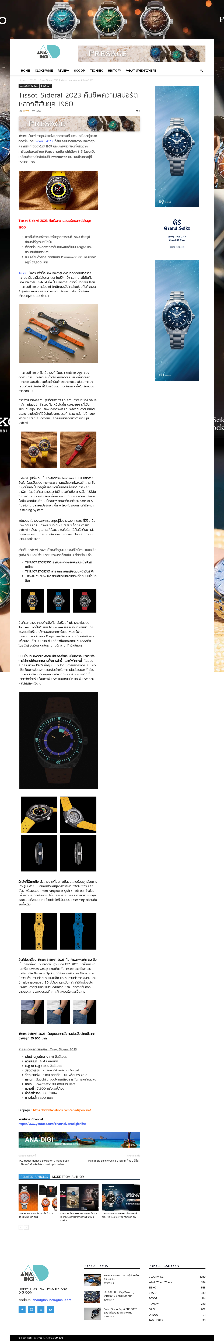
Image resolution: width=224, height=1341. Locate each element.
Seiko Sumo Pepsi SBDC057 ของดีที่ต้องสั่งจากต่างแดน (120, 1311)
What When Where (141, 70)
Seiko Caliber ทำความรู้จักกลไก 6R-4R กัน (121, 1277)
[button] (201, 70)
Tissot (22, 273)
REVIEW (63, 70)
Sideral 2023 (43, 141)
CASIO (152, 1293)
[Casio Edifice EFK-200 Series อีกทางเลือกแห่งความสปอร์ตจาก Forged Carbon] (79, 1197)
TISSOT (33, 80)
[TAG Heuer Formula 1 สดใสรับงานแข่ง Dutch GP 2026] (38, 1197)
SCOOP (79, 70)
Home (25, 70)
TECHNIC (96, 70)
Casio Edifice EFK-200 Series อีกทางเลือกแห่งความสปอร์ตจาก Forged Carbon (78, 1217)
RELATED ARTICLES (34, 1177)
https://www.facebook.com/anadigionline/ (62, 1110)
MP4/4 (26, 110)
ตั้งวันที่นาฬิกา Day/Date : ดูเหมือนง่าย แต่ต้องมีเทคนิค (119, 1294)
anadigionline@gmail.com (52, 1299)
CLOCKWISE (44, 70)
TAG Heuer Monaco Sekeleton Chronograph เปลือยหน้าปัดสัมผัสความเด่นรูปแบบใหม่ (44, 1162)
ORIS (152, 1309)
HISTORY (114, 70)
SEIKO (152, 1287)
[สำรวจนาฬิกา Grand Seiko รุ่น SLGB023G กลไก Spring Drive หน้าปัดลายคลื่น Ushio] (177, 233)
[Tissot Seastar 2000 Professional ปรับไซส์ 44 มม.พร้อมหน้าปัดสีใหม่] (121, 1197)
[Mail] (40, 1309)
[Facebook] (22, 1309)
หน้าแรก (22, 80)
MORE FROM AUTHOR (68, 1177)
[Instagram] (31, 1309)
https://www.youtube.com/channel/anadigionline (52, 1123)
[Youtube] (50, 1309)
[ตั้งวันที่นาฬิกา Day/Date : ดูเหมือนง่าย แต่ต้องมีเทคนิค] (92, 1297)
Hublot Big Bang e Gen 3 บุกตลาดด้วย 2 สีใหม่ (114, 1160)
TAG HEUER (156, 1320)
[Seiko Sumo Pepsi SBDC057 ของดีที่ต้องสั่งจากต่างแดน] (92, 1314)
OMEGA (153, 1314)
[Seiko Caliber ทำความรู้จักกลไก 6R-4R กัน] (92, 1280)
